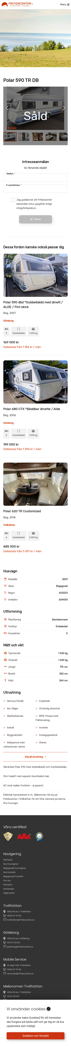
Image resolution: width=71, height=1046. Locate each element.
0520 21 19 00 (14, 915)
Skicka (37, 219)
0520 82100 (13, 996)
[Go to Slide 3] (37, 136)
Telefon (10, 173)
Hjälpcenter (9, 893)
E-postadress (14, 185)
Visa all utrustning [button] (34, 756)
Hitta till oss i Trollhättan (19, 911)
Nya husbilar (9, 872)
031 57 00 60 (13, 942)
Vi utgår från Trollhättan (19, 965)
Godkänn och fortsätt (35, 1035)
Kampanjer (8, 889)
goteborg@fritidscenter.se (20, 946)
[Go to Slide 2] (23, 136)
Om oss (7, 880)
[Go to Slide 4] (51, 136)
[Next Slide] (64, 108)
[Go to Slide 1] (10, 136)
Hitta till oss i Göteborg (18, 938)
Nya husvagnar (10, 864)
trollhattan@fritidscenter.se (20, 920)
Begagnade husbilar (13, 876)
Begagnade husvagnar (14, 868)
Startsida (7, 860)
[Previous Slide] (7, 108)
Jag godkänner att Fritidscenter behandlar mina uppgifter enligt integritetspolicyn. (34, 204)
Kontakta (7, 884)
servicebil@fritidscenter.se (20, 973)
